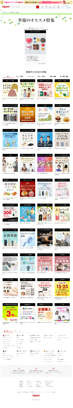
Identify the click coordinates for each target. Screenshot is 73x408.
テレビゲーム (60, 353)
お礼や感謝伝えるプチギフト (33, 57)
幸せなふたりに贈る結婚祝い (33, 60)
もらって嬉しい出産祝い (32, 59)
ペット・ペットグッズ (48, 357)
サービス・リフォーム (48, 361)
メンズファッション (6, 339)
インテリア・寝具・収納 (48, 353)
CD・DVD (60, 355)
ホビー (59, 357)
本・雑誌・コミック (61, 361)
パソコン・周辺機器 (6, 359)
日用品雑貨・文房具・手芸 (35, 337)
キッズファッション (6, 341)
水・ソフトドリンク (20, 341)
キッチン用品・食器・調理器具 (50, 355)
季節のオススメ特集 (14, 12)
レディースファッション (7, 337)
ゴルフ (18, 355)
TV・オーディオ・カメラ (7, 355)
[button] (46, 6)
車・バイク (32, 355)
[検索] (37, 7)
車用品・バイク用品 (34, 353)
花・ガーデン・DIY (47, 359)
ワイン (18, 345)
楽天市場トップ (6, 12)
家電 (4, 353)
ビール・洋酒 (19, 343)
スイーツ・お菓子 (20, 339)
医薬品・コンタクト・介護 (35, 341)
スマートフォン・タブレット (8, 357)
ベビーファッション (6, 343)
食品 (17, 337)
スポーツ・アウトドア (21, 353)
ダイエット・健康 (33, 339)
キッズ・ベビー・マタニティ (63, 337)
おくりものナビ (42, 63)
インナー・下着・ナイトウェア (9, 345)
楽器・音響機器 (61, 359)
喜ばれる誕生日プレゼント (32, 56)
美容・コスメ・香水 (48, 337)
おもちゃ (59, 339)
